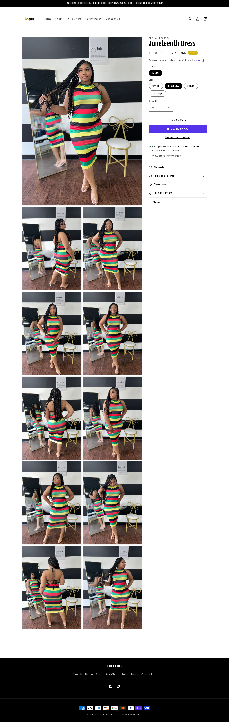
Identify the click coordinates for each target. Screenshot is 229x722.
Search (77, 674)
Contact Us (148, 674)
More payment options (177, 137)
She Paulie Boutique (105, 714)
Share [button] (156, 202)
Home (89, 674)
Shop (99, 674)
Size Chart (112, 674)
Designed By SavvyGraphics (129, 714)
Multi (155, 73)
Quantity (153, 101)
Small (156, 86)
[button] (59, 18)
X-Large (157, 93)
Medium (173, 86)
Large (191, 86)
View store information (166, 155)
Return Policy (130, 674)
